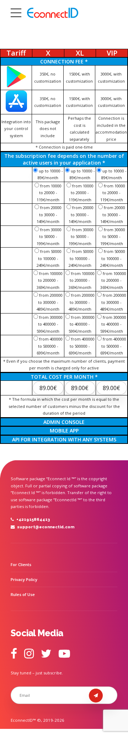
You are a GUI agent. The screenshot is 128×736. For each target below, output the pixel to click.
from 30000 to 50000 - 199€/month (49, 236)
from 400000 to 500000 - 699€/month (50, 346)
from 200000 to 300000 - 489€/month (50, 302)
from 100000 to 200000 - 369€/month (50, 280)
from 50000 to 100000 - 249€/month (49, 258)
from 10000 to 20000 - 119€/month (49, 192)
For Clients (21, 564)
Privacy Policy (24, 579)
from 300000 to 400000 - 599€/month (50, 324)
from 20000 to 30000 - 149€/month (49, 214)
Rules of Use (23, 594)
